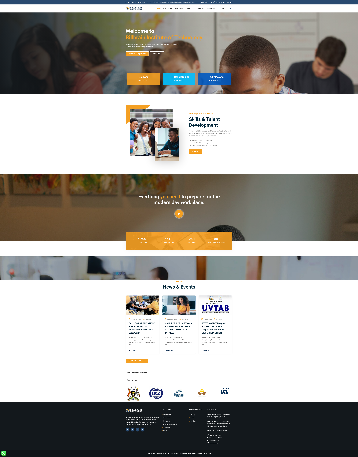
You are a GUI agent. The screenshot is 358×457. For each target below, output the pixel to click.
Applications (167, 415)
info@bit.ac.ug (132, 2)
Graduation (166, 421)
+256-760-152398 (145, 2)
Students (200, 8)
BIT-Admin (149, 319)
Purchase (193, 421)
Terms (193, 418)
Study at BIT (167, 8)
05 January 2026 (172, 319)
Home (159, 8)
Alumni (165, 430)
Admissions (167, 418)
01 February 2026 (136, 319)
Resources (211, 8)
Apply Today (157, 56)
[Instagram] (214, 2)
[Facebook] (209, 2)
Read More (132, 351)
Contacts (222, 8)
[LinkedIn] (216, 2)
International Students (170, 424)
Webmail (229, 2)
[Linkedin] (142, 429)
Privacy (193, 415)
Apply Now (222, 2)
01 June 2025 (208, 319)
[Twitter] (211, 2)
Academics (179, 8)
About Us (189, 8)
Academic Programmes (137, 56)
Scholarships (167, 427)
